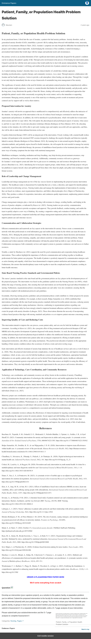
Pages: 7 (20, 621)
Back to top (85, 629)
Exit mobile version (46, 636)
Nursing (13, 621)
